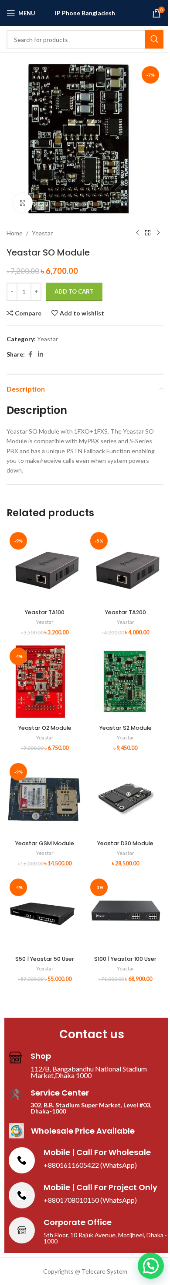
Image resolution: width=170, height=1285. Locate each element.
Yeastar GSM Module (44, 843)
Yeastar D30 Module (125, 843)
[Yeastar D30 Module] (125, 798)
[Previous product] (137, 233)
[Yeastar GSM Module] (45, 798)
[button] (151, 1266)
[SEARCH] (154, 39)
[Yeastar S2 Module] (125, 682)
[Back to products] (148, 233)
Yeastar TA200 (125, 612)
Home (15, 233)
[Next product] (158, 233)
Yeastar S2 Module (125, 728)
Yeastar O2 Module (44, 728)
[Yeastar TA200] (125, 567)
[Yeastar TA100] (45, 567)
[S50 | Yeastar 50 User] (45, 913)
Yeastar (42, 233)
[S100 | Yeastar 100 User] (125, 913)
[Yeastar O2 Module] (45, 682)
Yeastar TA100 (45, 612)
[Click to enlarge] (23, 203)
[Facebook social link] (30, 355)
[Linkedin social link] (40, 355)
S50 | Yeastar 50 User (44, 959)
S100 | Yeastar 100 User (125, 959)
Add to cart (74, 291)
